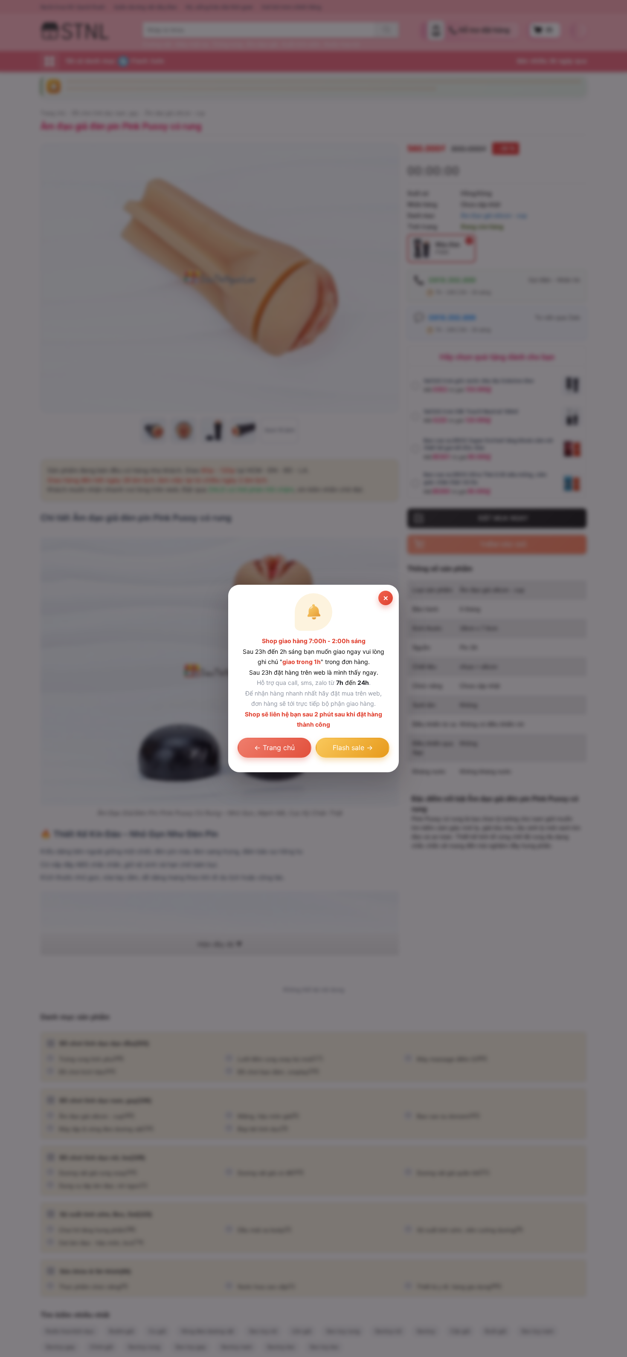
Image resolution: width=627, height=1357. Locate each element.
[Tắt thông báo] (385, 598)
